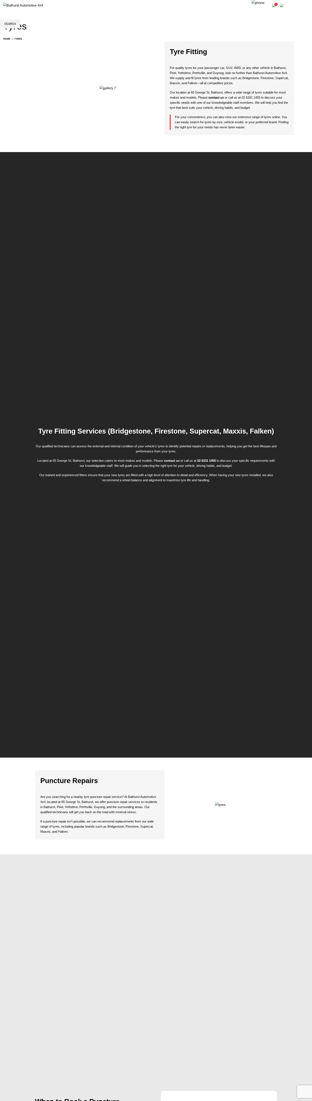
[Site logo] (23, 5)
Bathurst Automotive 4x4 (270, 73)
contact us (216, 97)
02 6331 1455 (261, 9)
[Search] (248, 5)
